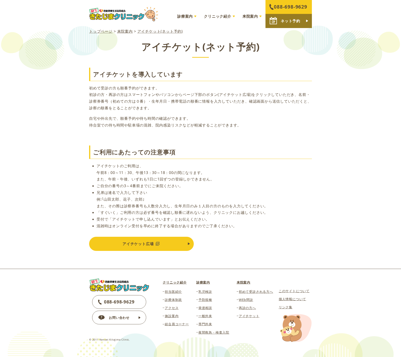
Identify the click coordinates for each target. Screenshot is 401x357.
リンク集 (285, 307)
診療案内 (185, 16)
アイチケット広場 (139, 243)
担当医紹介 (173, 291)
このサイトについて (294, 291)
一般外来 (205, 316)
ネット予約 (290, 20)
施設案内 (171, 316)
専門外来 (205, 324)
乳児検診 (205, 291)
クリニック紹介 (217, 16)
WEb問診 (246, 299)
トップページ (101, 31)
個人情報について (292, 299)
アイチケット (249, 316)
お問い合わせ (119, 317)
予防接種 (205, 299)
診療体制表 (173, 299)
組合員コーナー (177, 324)
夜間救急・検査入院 (213, 332)
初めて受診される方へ (256, 291)
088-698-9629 (290, 6)
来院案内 (250, 16)
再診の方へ (247, 308)
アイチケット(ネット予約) (160, 31)
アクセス (171, 308)
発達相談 (205, 308)
